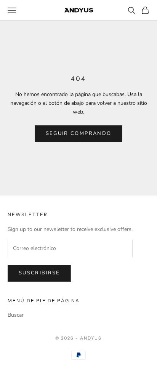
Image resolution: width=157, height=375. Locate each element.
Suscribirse (39, 272)
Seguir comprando (78, 133)
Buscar (16, 315)
